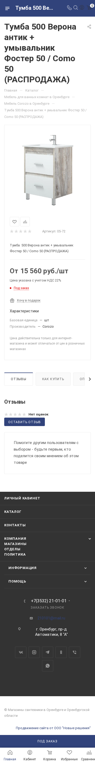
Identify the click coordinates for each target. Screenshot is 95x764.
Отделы (12, 549)
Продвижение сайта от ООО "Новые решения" (53, 728)
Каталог (13, 512)
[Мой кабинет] (81, 8)
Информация (22, 568)
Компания (15, 539)
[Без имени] (47, 170)
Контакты (15, 525)
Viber (74, 652)
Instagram (34, 652)
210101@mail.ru (51, 618)
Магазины (15, 544)
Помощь (17, 581)
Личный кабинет (22, 498)
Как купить (53, 379)
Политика (15, 554)
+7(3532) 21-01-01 (48, 601)
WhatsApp (47, 665)
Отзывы (18, 379)
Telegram (47, 652)
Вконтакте (20, 652)
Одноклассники (61, 652)
